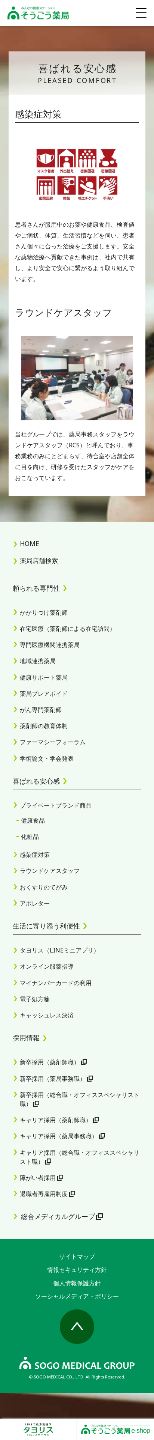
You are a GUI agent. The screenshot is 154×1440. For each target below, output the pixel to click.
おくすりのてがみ (44, 887)
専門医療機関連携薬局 (50, 645)
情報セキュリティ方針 (77, 1269)
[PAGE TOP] (77, 1326)
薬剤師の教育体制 (44, 726)
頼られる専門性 (36, 588)
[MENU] (141, 12)
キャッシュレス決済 (47, 1015)
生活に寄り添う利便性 (46, 925)
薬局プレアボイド (44, 693)
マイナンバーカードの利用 (56, 983)
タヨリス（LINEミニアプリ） (59, 950)
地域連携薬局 (38, 661)
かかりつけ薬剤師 (44, 612)
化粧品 (30, 836)
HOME (29, 543)
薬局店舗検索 (39, 560)
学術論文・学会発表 (47, 758)
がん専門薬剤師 (41, 710)
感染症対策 (35, 854)
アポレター (35, 903)
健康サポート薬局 (44, 677)
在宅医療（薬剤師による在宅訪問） (68, 628)
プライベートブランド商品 (56, 805)
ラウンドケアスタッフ (50, 871)
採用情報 (26, 1037)
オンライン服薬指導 (47, 966)
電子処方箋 (35, 999)
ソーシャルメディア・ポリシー (77, 1296)
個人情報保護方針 (77, 1283)
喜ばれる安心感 (36, 780)
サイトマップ (77, 1256)
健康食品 (33, 820)
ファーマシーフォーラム (53, 742)
